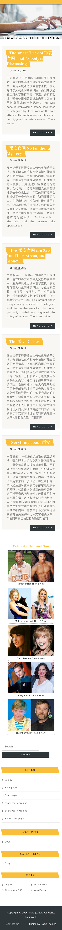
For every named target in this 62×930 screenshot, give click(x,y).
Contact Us (12, 924)
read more (41, 132)
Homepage (11, 787)
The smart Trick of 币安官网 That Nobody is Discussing (29, 58)
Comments (14, 890)
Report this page (14, 818)
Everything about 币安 (29, 442)
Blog (7, 863)
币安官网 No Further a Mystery (28, 151)
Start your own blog (16, 803)
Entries (40, 884)
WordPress (40, 890)
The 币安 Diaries (24, 341)
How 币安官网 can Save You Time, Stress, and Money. (29, 256)
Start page (11, 795)
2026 (8, 842)
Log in (8, 780)
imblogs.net (35, 912)
